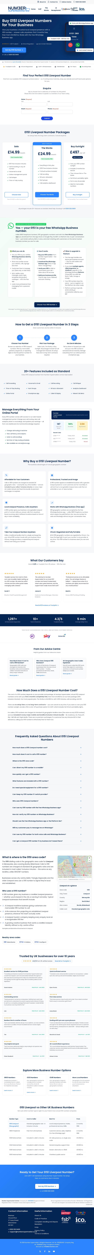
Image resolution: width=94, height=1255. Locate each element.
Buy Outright (77, 195)
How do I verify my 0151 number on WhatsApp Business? (33, 814)
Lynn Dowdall (17, 62)
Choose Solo (16, 195)
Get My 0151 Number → (14, 50)
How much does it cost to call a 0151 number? (29, 754)
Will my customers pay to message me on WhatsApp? (32, 828)
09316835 (31, 1201)
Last (49, 101)
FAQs (36, 1227)
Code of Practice (41, 1219)
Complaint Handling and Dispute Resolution (46, 1223)
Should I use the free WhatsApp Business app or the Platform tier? (37, 821)
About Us (38, 1215)
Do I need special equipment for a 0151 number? (30, 788)
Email (26, 109)
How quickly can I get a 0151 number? (26, 774)
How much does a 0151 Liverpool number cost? (29, 748)
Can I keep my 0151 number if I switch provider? (30, 794)
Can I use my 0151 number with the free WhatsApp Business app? (36, 808)
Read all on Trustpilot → (63, 961)
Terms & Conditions (42, 1234)
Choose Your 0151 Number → (47, 305)
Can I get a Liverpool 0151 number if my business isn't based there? (37, 841)
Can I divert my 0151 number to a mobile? (27, 768)
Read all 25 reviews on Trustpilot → (47, 605)
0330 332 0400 (14, 55)
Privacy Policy (40, 1230)
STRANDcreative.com (51, 1247)
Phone (53, 109)
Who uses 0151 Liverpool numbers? (25, 801)
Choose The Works (47, 195)
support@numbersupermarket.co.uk (23, 1232)
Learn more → (8, 1090)
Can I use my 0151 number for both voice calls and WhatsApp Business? (39, 834)
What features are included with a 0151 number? (30, 781)
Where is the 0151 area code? (23, 761)
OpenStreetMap (73, 879)
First (22, 101)
